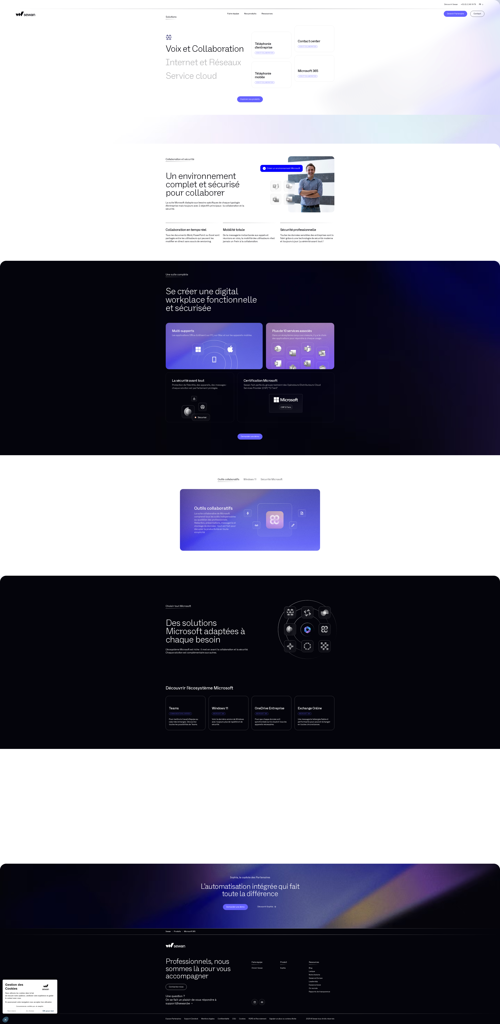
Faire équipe (257, 962)
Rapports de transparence (319, 992)
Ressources (314, 962)
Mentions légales (208, 1019)
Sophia (283, 968)
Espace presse (315, 985)
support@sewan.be (178, 1003)
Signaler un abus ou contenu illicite (282, 1019)
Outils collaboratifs (228, 479)
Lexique (312, 971)
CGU (234, 1019)
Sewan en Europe (316, 978)
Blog (310, 968)
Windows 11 (249, 479)
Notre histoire (314, 975)
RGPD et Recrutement (257, 1019)
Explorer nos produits (250, 99)
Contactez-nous (176, 987)
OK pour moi (48, 1011)
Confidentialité (223, 1019)
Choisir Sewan (257, 968)
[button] (5, 1019)
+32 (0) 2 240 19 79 (468, 4)
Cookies (242, 1019)
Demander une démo (250, 437)
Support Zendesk (191, 1019)
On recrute (313, 988)
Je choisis (30, 1011)
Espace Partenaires (173, 1019)
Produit (283, 962)
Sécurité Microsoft (271, 479)
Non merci (11, 1011)
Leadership (313, 981)
